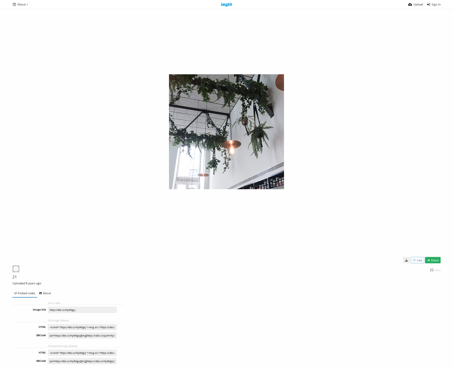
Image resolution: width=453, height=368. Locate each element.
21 (14, 276)
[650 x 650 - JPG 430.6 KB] (406, 260)
